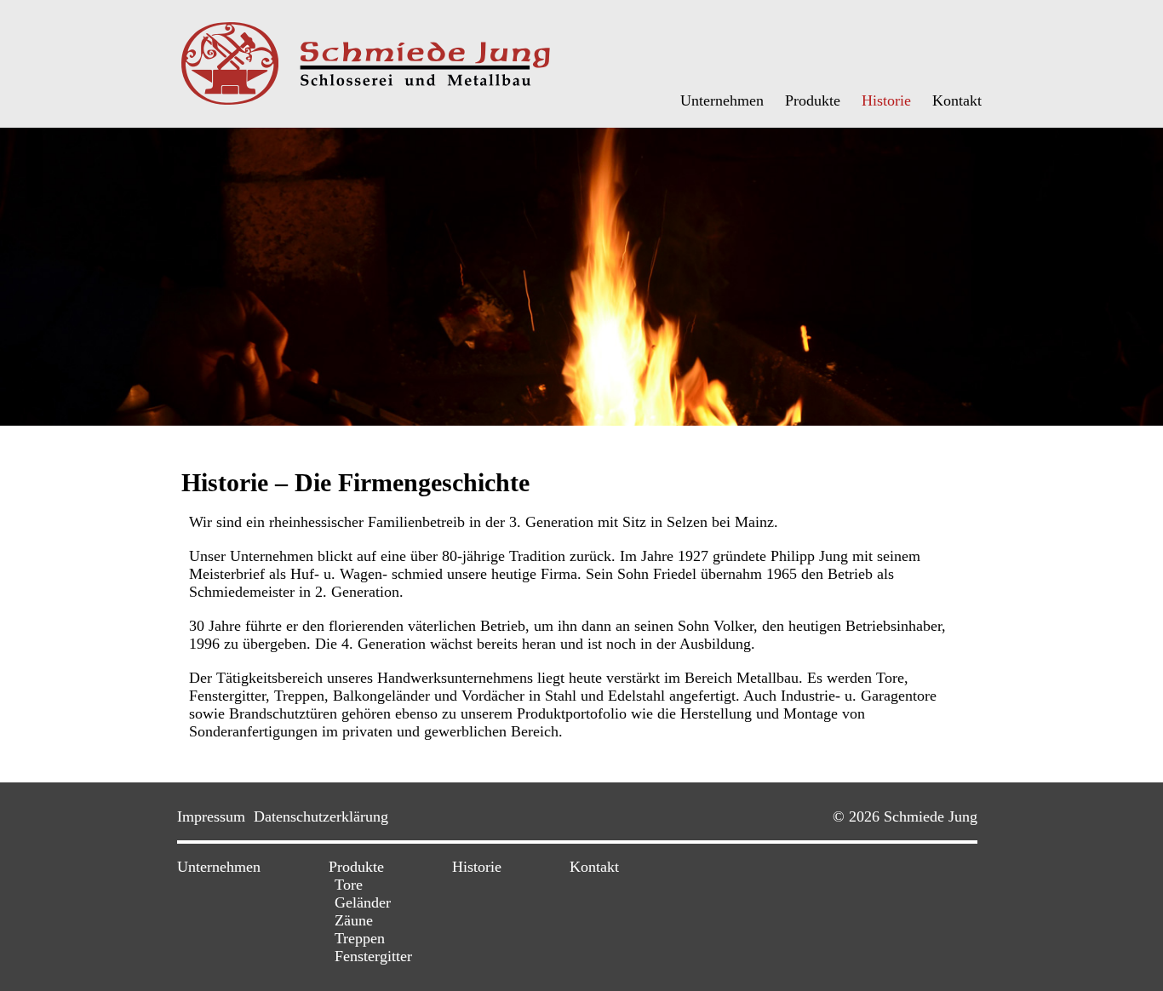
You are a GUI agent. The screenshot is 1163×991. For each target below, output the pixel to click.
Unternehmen (722, 100)
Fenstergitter (373, 956)
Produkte (812, 100)
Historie (886, 100)
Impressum (211, 816)
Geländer (363, 902)
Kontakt (957, 100)
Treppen (360, 938)
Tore (349, 884)
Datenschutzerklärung (321, 816)
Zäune (354, 920)
